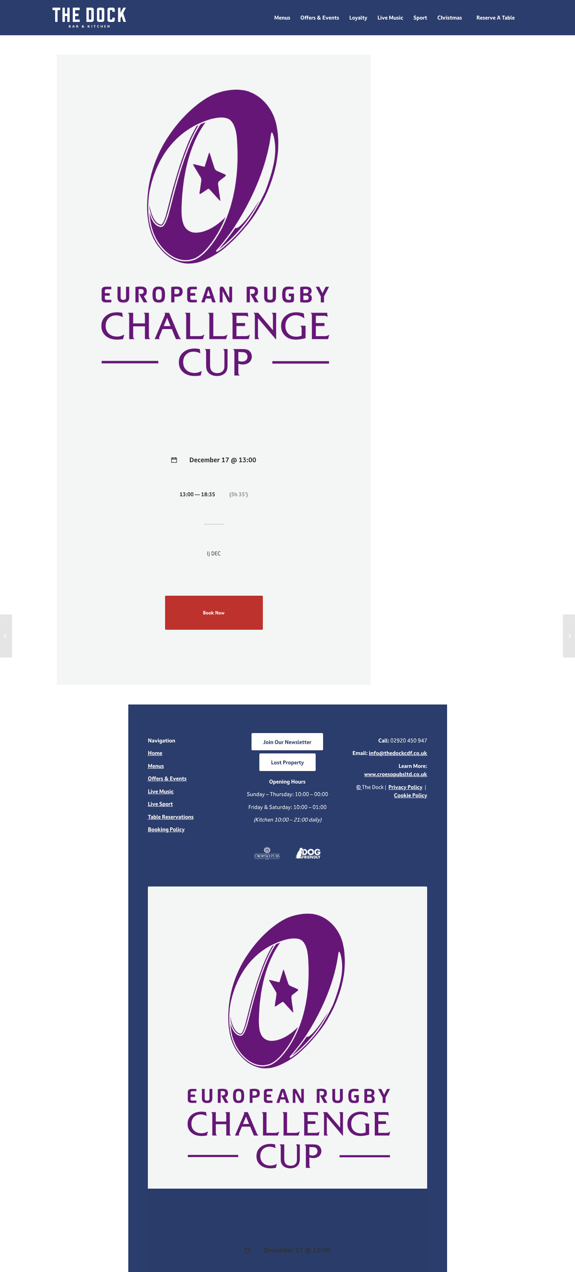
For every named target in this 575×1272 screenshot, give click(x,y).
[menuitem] (282, 17)
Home (155, 753)
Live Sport (160, 803)
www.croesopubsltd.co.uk (395, 774)
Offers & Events (167, 778)
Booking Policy (166, 829)
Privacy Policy (405, 787)
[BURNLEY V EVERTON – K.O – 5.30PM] (6, 636)
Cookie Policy (410, 795)
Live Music (161, 791)
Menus (156, 765)
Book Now (214, 613)
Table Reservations (171, 816)
